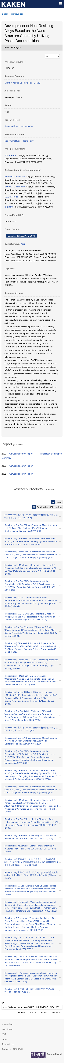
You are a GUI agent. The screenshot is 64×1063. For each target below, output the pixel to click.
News (4, 1039)
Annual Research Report (21, 454)
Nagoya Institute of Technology (18, 141)
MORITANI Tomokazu (14, 176)
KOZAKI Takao (11, 197)
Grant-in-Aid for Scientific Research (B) (22, 83)
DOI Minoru (10, 155)
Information (7, 1024)
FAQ (4, 1034)
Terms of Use (8, 1044)
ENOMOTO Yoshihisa (14, 186)
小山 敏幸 (8, 207)
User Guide (7, 1029)
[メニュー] (60, 3)
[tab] (33, 489)
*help (23, 244)
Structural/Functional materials (18, 126)
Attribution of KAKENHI (12, 1049)
